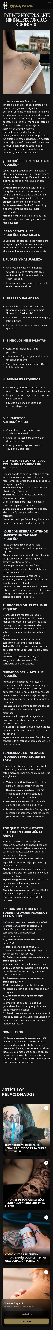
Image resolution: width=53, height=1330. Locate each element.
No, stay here (26, 1314)
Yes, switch (26, 1321)
